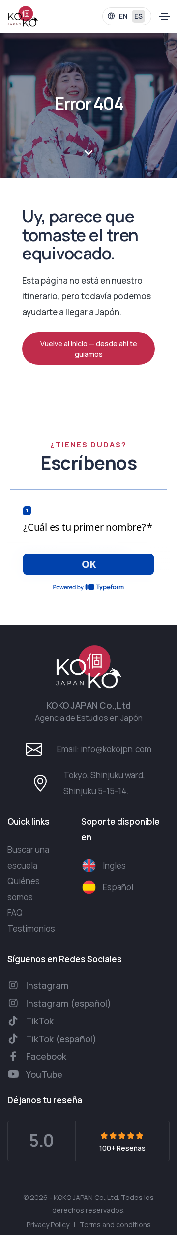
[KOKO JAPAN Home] (22, 16)
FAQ (15, 912)
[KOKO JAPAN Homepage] (88, 667)
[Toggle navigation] (164, 16)
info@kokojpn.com (116, 749)
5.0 (41, 1140)
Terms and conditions (115, 1224)
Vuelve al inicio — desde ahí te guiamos (88, 349)
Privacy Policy (48, 1224)
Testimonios (31, 928)
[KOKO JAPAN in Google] (122, 1135)
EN (123, 16)
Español (118, 887)
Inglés (114, 865)
